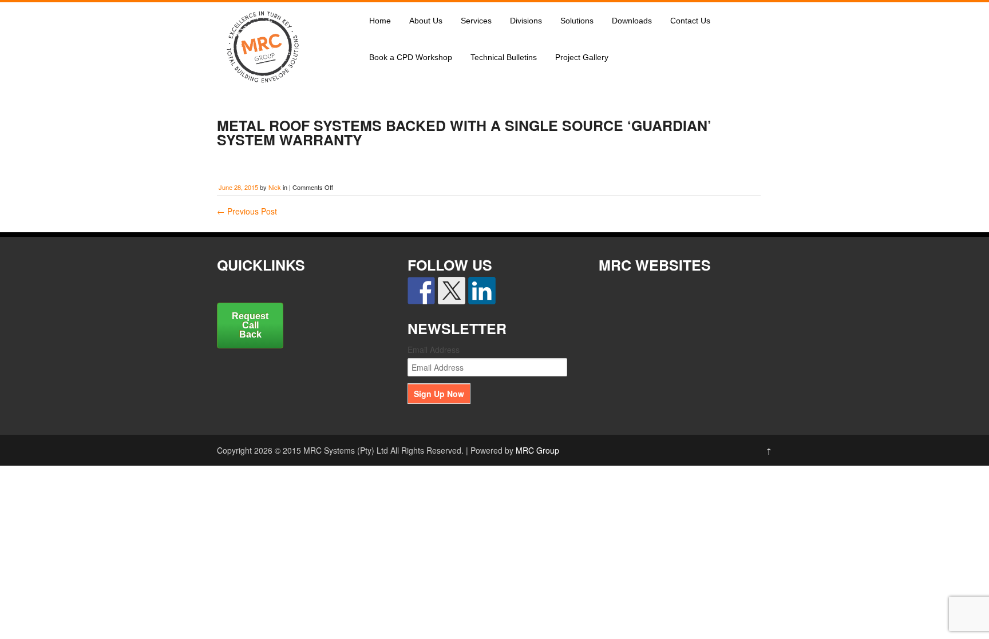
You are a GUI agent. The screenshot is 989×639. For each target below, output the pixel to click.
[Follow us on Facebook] (421, 290)
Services (476, 20)
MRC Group (537, 450)
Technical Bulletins (503, 57)
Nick (274, 187)
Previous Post (247, 211)
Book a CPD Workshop (410, 57)
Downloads (632, 20)
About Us (425, 20)
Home (380, 20)
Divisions (526, 20)
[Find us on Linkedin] (482, 290)
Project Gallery (581, 57)
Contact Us (690, 20)
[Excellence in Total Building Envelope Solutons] (262, 88)
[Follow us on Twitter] (451, 290)
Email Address (434, 349)
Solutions (577, 20)
